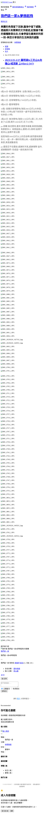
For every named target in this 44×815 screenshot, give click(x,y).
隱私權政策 (36, 784)
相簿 (6, 46)
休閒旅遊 (17, 42)
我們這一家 (5, 651)
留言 (21, 663)
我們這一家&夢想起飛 (17, 16)
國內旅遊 (17, 669)
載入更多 (4, 678)
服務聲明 (22, 786)
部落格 (7, 49)
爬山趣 (16, 671)
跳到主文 (4, 21)
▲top (3, 675)
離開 (11, 811)
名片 (6, 51)
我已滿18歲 (5, 811)
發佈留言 (4, 691)
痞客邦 (17, 663)
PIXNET (9, 784)
